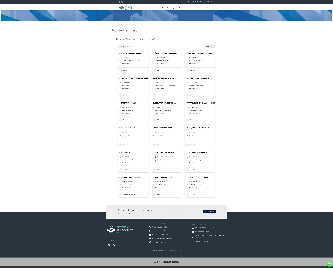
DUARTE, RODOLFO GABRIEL (163, 78)
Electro (192, 120)
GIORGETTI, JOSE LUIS (127, 103)
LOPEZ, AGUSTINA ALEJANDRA (198, 128)
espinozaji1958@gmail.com (196, 85)
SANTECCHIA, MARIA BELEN (196, 153)
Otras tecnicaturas (128, 194)
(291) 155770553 (193, 57)
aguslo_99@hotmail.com (196, 135)
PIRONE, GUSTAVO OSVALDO (163, 153)
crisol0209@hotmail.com (196, 185)
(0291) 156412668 (160, 57)
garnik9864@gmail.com (128, 135)
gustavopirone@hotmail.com (163, 160)
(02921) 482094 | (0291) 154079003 (165, 157)
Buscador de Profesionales (187, 8)
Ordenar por (208, 46)
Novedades (201, 8)
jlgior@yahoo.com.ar (127, 110)
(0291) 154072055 (127, 182)
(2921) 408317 (193, 132)
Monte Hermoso (126, 63)
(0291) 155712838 (160, 82)
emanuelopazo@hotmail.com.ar (130, 160)
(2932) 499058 (193, 182)
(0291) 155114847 (160, 182)
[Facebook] (119, 2)
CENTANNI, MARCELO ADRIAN (130, 53)
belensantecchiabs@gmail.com (197, 160)
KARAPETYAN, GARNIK (127, 128)
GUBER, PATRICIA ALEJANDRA (164, 103)
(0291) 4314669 (193, 82)
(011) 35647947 (126, 157)
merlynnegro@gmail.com (195, 110)
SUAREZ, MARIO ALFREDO (162, 178)
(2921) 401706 (159, 107)
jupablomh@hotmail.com (162, 60)
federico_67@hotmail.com (162, 135)
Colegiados (173, 8)
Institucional (164, 8)
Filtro (122, 46)
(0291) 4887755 (126, 57)
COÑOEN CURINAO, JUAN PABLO (165, 53)
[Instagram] (122, 2)
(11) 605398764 (126, 132)
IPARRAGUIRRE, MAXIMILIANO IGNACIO (200, 103)
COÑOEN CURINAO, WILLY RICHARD (199, 53)
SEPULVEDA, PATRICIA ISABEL (130, 178)
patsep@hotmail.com (127, 185)
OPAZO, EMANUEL (126, 153)
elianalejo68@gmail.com (128, 85)
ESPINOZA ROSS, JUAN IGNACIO (198, 78)
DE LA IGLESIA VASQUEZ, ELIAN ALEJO (133, 78)
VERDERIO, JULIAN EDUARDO (197, 178)
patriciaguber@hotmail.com (163, 110)
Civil (124, 70)
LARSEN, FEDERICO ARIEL (162, 128)
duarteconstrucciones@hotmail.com (165, 85)
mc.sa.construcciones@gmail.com (131, 60)
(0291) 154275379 (126, 107)
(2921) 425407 (126, 82)
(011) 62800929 (193, 107)
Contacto (209, 8)
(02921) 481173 (159, 132)
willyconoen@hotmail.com (196, 60)
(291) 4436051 (193, 157)
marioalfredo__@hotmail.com (163, 185)
